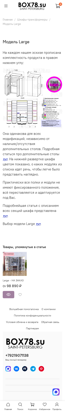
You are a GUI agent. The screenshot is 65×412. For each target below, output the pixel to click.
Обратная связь (50, 322)
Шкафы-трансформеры (32, 19)
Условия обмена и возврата (22, 322)
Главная (8, 19)
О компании (49, 309)
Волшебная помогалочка (24, 309)
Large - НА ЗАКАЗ (13, 280)
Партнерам (32, 328)
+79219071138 (17, 355)
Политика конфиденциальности (32, 315)
